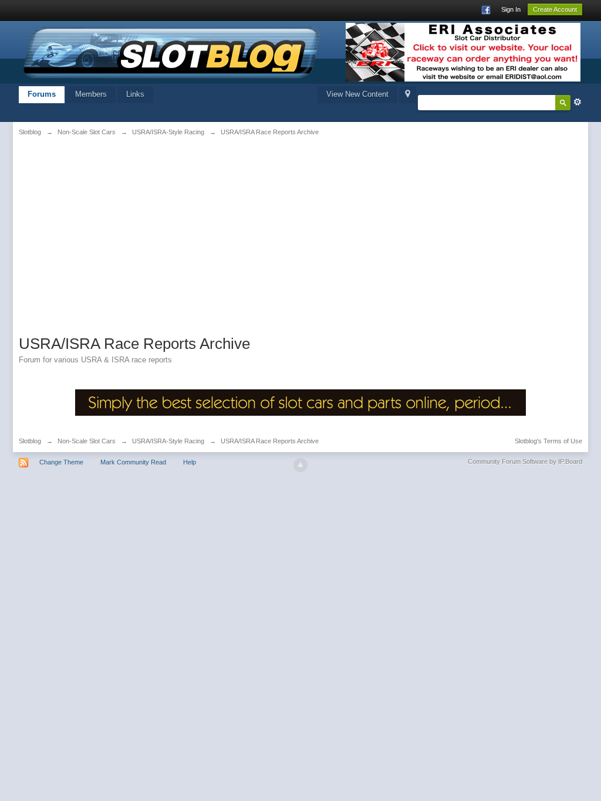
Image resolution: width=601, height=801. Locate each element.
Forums (42, 94)
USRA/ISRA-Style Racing (168, 440)
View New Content (357, 94)
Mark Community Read (133, 462)
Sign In (511, 9)
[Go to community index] (172, 51)
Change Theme (61, 462)
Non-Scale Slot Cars (87, 440)
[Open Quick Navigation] (407, 94)
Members (91, 94)
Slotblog (30, 440)
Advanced (577, 102)
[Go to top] (300, 465)
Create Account (555, 9)
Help (189, 462)
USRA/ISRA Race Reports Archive (270, 440)
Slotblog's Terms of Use (548, 440)
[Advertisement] (117, 232)
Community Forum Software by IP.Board (525, 461)
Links (135, 94)
